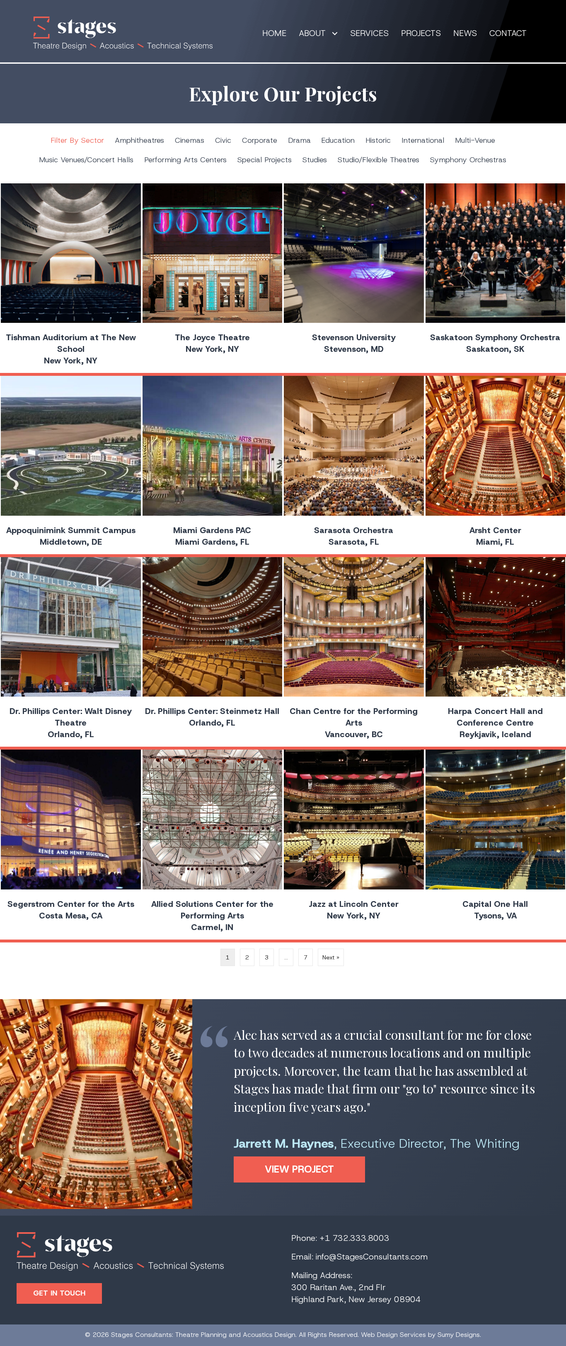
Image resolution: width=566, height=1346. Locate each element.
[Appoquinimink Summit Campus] (71, 465)
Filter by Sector (77, 140)
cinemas (189, 140)
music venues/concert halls (86, 160)
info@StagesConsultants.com (372, 1256)
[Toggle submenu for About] (335, 33)
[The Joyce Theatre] (212, 278)
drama (299, 140)
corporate (259, 140)
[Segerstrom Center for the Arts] (71, 845)
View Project (315, 1169)
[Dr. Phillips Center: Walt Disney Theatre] (71, 652)
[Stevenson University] (354, 278)
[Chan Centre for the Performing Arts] (354, 652)
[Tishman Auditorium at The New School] (71, 278)
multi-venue (475, 140)
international (423, 140)
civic (223, 140)
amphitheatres (139, 140)
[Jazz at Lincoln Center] (354, 845)
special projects (264, 160)
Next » (330, 957)
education (338, 140)
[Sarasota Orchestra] (354, 465)
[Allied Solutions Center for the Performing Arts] (212, 845)
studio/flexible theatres (378, 160)
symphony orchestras (468, 160)
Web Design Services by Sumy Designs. (421, 1334)
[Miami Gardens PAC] (212, 465)
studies (314, 160)
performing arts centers (185, 160)
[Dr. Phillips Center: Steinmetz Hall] (212, 652)
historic (378, 140)
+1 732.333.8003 (354, 1238)
